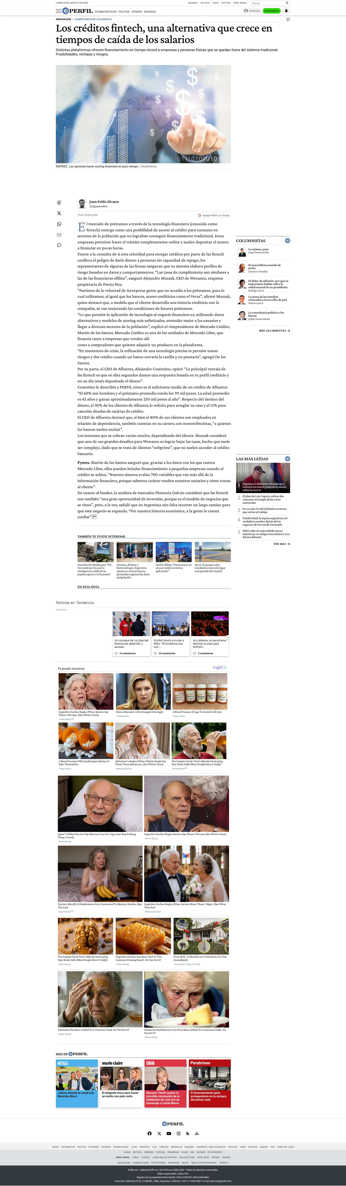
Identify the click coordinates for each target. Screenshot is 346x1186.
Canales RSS (123, 1163)
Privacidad (173, 1163)
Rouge (185, 1152)
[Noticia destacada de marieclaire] (121, 1063)
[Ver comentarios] (287, 20)
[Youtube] (169, 1134)
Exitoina (253, 1147)
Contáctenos (158, 1163)
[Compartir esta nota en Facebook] (59, 202)
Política (124, 11)
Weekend (148, 1152)
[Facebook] (150, 1133)
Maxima (226, 1157)
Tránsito (224, 1163)
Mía (192, 1152)
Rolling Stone (187, 1157)
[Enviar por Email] (59, 235)
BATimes (201, 1152)
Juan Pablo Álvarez (104, 201)
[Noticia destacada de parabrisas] (210, 1063)
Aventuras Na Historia (165, 1157)
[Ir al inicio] (77, 10)
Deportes (145, 1147)
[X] (159, 1134)
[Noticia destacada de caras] (166, 1063)
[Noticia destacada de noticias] (77, 1063)
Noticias (205, 3)
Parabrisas (173, 1152)
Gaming (264, 1147)
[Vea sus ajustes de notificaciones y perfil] (286, 10)
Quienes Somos (141, 1163)
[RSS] (187, 1134)
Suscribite (271, 11)
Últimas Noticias (106, 11)
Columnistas (250, 240)
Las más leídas (252, 458)
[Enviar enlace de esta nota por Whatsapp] (59, 224)
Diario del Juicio (285, 1147)
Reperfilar (176, 1147)
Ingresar (254, 11)
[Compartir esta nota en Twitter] (59, 213)
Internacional (121, 1147)
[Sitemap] (197, 1134)
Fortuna (160, 1152)
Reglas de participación (203, 1163)
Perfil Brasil (240, 3)
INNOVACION (63, 19)
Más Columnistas (272, 330)
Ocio (154, 1147)
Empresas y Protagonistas (211, 1147)
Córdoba (163, 1147)
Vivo (272, 1147)
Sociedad (150, 11)
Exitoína (226, 3)
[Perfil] (78, 1054)
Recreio (216, 1157)
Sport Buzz (203, 1157)
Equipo (185, 1163)
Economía (94, 1147)
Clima (134, 1147)
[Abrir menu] (58, 11)
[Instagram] (178, 1134)
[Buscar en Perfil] (287, 3)
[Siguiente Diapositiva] (228, 637)
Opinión (137, 11)
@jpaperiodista (100, 206)
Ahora (55, 1147)
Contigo (145, 1157)
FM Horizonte (215, 1152)
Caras (215, 3)
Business (193, 3)
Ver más (280, 544)
